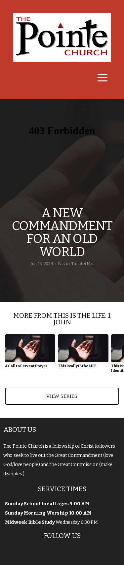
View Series (61, 396)
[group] (30, 353)
